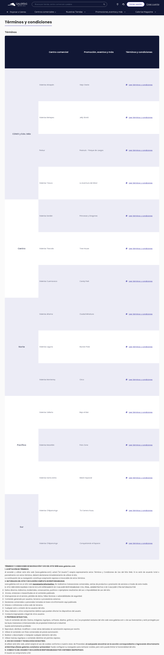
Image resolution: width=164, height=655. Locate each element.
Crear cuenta (152, 4)
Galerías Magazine (144, 12)
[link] (17, 4)
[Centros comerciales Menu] (58, 12)
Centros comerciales (44, 12)
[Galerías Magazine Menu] (158, 12)
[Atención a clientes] (123, 4)
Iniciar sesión (135, 4)
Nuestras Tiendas (74, 12)
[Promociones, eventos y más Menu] (127, 12)
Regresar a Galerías (18, 12)
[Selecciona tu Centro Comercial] (117, 4)
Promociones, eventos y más (108, 12)
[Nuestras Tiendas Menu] (87, 12)
